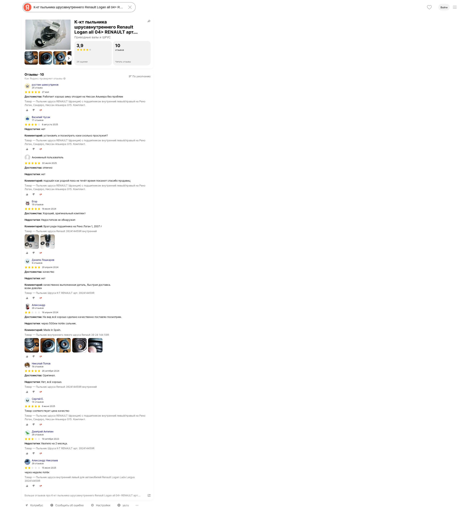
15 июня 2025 (49, 467)
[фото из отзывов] (32, 241)
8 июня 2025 (48, 406)
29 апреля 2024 (50, 267)
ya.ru (126, 505)
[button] (31, 58)
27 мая (45, 92)
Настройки (103, 505)
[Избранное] (429, 7)
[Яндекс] (27, 7)
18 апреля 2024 (50, 312)
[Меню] (454, 7)
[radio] (27, 110)
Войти (444, 7)
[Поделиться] (149, 20)
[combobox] (78, 7)
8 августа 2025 (50, 124)
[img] (32, 92)
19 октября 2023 (50, 438)
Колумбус (36, 505)
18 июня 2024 (49, 208)
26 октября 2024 (50, 370)
